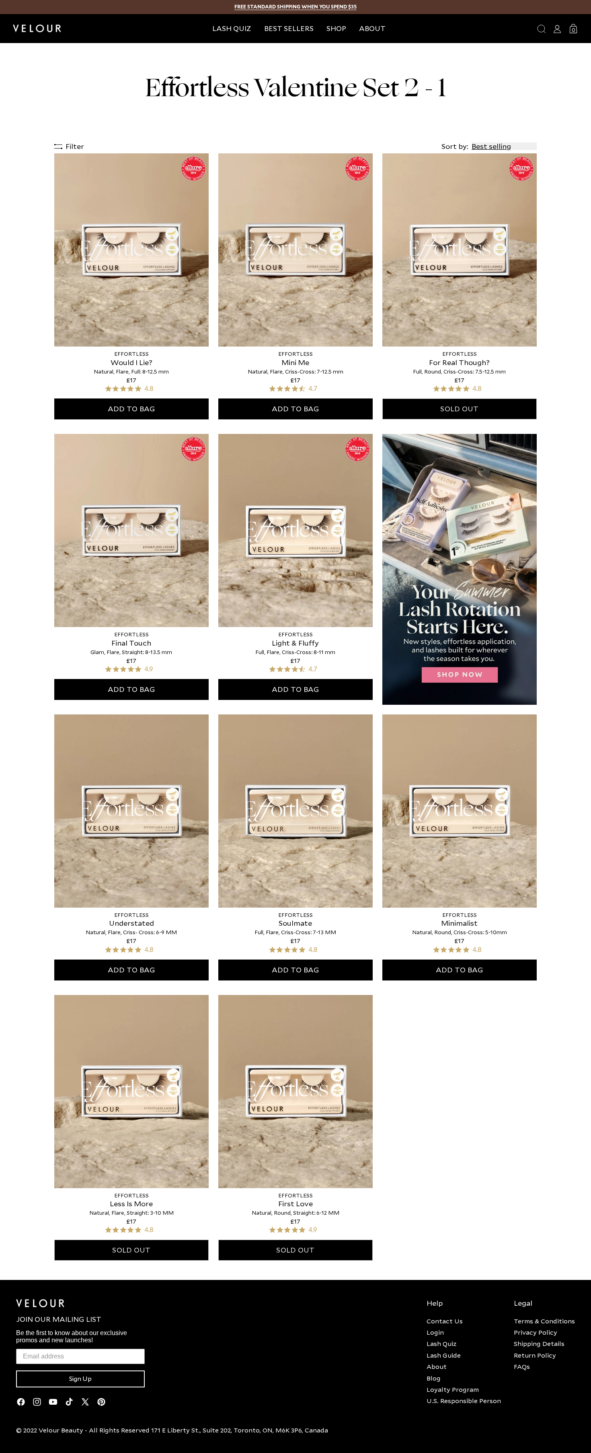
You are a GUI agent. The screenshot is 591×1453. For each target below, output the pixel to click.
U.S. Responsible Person (464, 1401)
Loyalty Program (453, 1389)
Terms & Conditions (544, 1321)
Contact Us (445, 1321)
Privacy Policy (535, 1332)
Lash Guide (444, 1355)
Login (435, 1332)
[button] (336, 28)
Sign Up (80, 1379)
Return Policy (535, 1355)
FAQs (522, 1366)
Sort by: (454, 146)
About (437, 1366)
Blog (434, 1378)
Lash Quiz (441, 1343)
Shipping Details (539, 1343)
